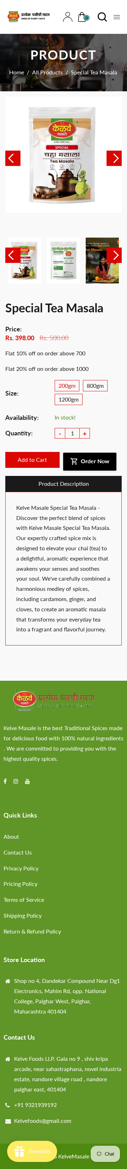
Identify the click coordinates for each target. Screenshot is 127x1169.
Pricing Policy (20, 883)
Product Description (63, 483)
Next (114, 158)
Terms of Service (24, 899)
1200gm (69, 399)
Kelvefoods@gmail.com (42, 1120)
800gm (95, 385)
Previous (12, 158)
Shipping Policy (23, 915)
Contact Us (18, 852)
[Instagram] (16, 781)
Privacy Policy (21, 868)
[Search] (100, 17)
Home (16, 72)
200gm (67, 385)
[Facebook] (6, 781)
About (11, 836)
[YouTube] (28, 781)
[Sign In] (66, 17)
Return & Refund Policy (32, 931)
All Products (47, 72)
